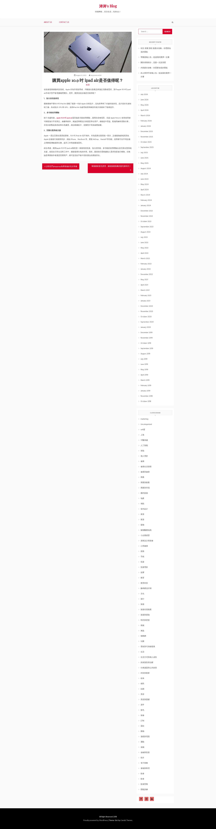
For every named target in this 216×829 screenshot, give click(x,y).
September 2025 (147, 147)
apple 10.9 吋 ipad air (64, 118)
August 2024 (146, 168)
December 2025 (147, 131)
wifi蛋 (143, 429)
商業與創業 (145, 482)
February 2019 (146, 385)
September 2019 (147, 348)
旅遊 (142, 604)
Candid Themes (126, 820)
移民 (142, 683)
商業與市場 (145, 487)
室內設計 (144, 509)
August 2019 (145, 353)
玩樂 (142, 641)
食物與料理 (145, 768)
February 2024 (146, 200)
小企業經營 (145, 535)
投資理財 (144, 567)
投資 (142, 562)
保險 (142, 450)
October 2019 (146, 343)
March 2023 (145, 258)
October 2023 (146, 221)
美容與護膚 (145, 699)
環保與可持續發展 (148, 646)
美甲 (142, 704)
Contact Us (64, 22)
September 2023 (147, 226)
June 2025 (144, 158)
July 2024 (144, 173)
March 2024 (145, 195)
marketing (144, 419)
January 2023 (146, 269)
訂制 (142, 720)
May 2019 (144, 369)
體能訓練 (144, 789)
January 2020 (146, 327)
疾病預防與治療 (147, 662)
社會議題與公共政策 (149, 667)
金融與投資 (145, 752)
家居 (142, 514)
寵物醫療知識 (146, 530)
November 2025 (147, 136)
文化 (142, 593)
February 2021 (146, 295)
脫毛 (142, 710)
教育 (142, 577)
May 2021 (144, 279)
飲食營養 (144, 784)
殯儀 (142, 625)
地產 (142, 498)
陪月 (142, 757)
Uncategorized (146, 424)
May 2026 (144, 105)
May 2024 (145, 184)
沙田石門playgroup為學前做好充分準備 (61, 166)
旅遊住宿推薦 (146, 609)
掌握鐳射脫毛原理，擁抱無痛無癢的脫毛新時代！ (111, 166)
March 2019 (145, 380)
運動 (142, 741)
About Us (48, 22)
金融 (142, 747)
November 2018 (147, 396)
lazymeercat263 (96, 75)
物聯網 (143, 636)
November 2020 (147, 311)
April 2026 (144, 110)
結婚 (142, 689)
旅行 (142, 599)
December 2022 (147, 274)
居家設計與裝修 (147, 540)
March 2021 (145, 290)
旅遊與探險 (145, 614)
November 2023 (147, 216)
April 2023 (144, 253)
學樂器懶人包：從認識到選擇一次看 (155, 57)
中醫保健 (144, 440)
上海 (142, 435)
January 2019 (145, 390)
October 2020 (146, 316)
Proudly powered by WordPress (95, 820)
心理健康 (144, 546)
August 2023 (145, 232)
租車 (142, 678)
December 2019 (146, 332)
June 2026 (144, 99)
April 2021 (144, 285)
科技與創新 (145, 673)
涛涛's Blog (108, 5)
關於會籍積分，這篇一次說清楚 (153, 62)
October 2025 (146, 142)
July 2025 (144, 152)
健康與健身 (145, 472)
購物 (142, 731)
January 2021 (145, 300)
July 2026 (144, 94)
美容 (142, 694)
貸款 (142, 726)
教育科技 (144, 583)
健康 (142, 461)
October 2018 (146, 401)
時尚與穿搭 (145, 620)
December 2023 (147, 210)
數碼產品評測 (146, 588)
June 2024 (144, 179)
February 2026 (146, 120)
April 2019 (144, 375)
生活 (88, 84)
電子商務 (144, 763)
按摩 (142, 572)
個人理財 (144, 456)
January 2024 (146, 205)
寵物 (142, 525)
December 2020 (147, 306)
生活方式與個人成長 (149, 657)
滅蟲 (142, 630)
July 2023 (144, 237)
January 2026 (146, 126)
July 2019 (144, 359)
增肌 (142, 503)
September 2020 (147, 322)
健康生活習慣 (146, 466)
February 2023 (146, 263)
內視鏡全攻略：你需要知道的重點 (154, 67)
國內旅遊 (144, 493)
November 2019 (147, 337)
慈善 (142, 551)
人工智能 (144, 445)
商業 (142, 477)
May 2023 (144, 247)
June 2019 (144, 364)
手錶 (142, 556)
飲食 (142, 773)
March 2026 (145, 115)
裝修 (142, 715)
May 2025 (144, 163)
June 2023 (144, 242)
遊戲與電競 (145, 736)
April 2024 (145, 189)
